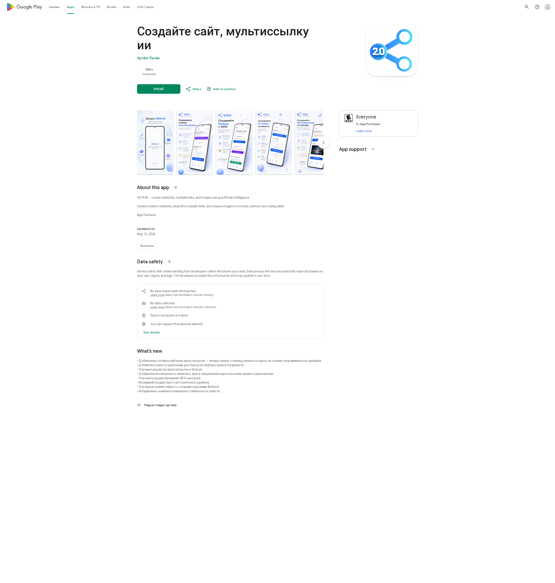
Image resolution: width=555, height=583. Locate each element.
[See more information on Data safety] (169, 261)
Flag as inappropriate (157, 405)
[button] (155, 142)
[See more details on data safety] (152, 332)
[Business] (147, 245)
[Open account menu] (547, 7)
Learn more (157, 294)
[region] (223, 71)
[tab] (54, 7)
